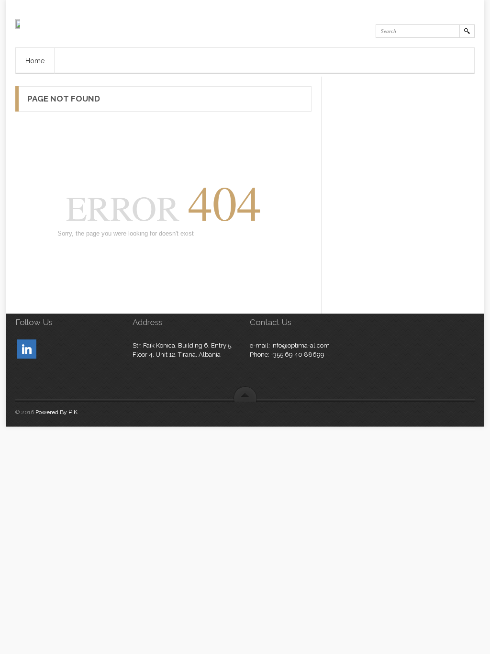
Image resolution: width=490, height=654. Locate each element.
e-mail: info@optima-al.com (290, 345)
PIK (73, 412)
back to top (245, 394)
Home (35, 61)
